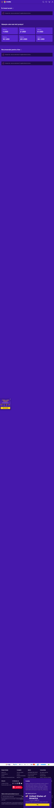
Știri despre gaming (44, 772)
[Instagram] (17, 783)
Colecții (18, 774)
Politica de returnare (32, 777)
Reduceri (18, 777)
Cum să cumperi (20, 772)
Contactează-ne (4, 774)
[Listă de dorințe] (46, 2)
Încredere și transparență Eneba (7, 777)
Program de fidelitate (21, 775)
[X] (15, 783)
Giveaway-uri (42, 774)
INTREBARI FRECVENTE (33, 772)
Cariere (2, 775)
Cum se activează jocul (32, 774)
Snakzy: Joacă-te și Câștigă (45, 777)
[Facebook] (13, 783)
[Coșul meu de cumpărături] (49, 2)
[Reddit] (21, 783)
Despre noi (3, 772)
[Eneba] (7, 2)
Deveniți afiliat (43, 775)
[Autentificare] (52, 2)
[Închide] (50, 792)
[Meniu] (2, 2)
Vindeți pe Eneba (4, 783)
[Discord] (19, 783)
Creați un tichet (31, 775)
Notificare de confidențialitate (11, 803)
